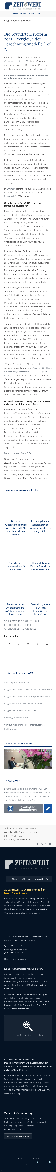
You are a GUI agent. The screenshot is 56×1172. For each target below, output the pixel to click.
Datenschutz (10, 958)
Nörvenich (9, 196)
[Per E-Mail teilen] (47, 644)
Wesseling (9, 1086)
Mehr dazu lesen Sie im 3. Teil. (18, 453)
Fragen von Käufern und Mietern (20, 710)
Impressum (23, 958)
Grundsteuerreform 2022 (17, 61)
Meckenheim (37, 1089)
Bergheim (27, 1082)
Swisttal (16, 1089)
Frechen (45, 1082)
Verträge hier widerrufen (18, 1136)
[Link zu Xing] (46, 844)
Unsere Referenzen (19, 1008)
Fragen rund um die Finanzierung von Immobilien (28, 689)
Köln (6, 1075)
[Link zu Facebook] (37, 844)
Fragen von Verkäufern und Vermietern (23, 703)
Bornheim (8, 1082)
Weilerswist (30, 192)
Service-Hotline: (28, 14)
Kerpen (27, 1079)
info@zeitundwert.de (17, 949)
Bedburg (37, 1082)
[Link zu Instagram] (50, 844)
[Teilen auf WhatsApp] (28, 644)
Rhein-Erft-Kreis (35, 1075)
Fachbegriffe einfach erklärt (17, 717)
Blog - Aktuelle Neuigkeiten (17, 20)
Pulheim (18, 1082)
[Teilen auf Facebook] (9, 644)
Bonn (46, 1089)
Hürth (34, 1079)
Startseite (29, 828)
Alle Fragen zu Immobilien (16, 682)
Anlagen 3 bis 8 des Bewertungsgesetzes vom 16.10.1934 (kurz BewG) (28, 371)
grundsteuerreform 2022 (20, 628)
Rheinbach (25, 1089)
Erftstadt (11, 188)
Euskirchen (42, 1086)
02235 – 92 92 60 (15, 945)
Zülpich (19, 1093)
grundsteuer (31, 621)
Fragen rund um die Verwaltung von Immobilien (27, 696)
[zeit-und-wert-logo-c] (23, 5)
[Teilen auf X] (18, 644)
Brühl (40, 1079)
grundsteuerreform (17, 624)
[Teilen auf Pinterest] (37, 644)
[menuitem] (28, 14)
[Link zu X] (42, 844)
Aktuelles (8, 832)
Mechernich (9, 1093)
